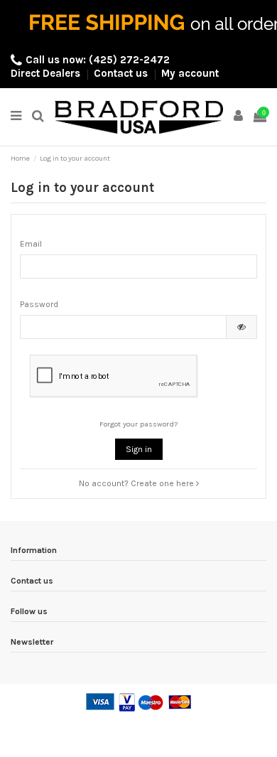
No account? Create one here (137, 483)
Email (31, 244)
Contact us (122, 73)
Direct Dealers (47, 73)
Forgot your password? (138, 424)
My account (190, 73)
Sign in (139, 449)
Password (39, 304)
